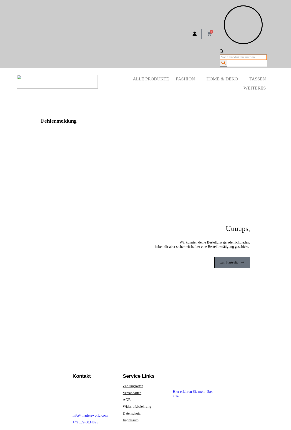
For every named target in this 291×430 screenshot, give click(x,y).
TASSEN (257, 78)
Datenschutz (131, 413)
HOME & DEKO (222, 78)
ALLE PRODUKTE (151, 78)
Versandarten (132, 393)
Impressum (130, 420)
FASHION (185, 78)
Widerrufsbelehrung (137, 406)
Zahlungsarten (133, 386)
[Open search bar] (222, 52)
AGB (127, 400)
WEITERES (254, 87)
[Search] (223, 63)
